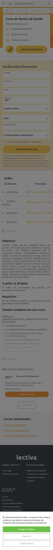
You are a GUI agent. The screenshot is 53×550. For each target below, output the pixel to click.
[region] (26, 531)
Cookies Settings (26, 543)
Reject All (26, 536)
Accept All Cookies (26, 529)
